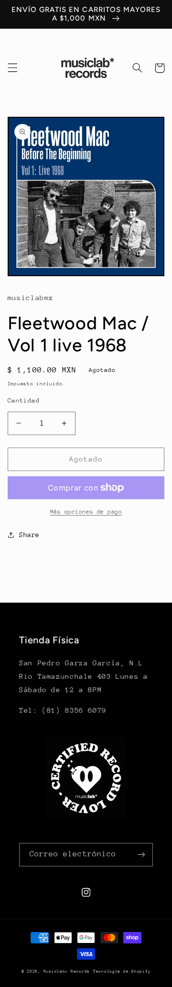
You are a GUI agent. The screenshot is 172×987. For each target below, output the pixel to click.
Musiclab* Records (66, 971)
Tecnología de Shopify (121, 971)
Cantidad (24, 400)
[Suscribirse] (141, 854)
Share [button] (29, 534)
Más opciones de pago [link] (86, 511)
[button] (12, 68)
